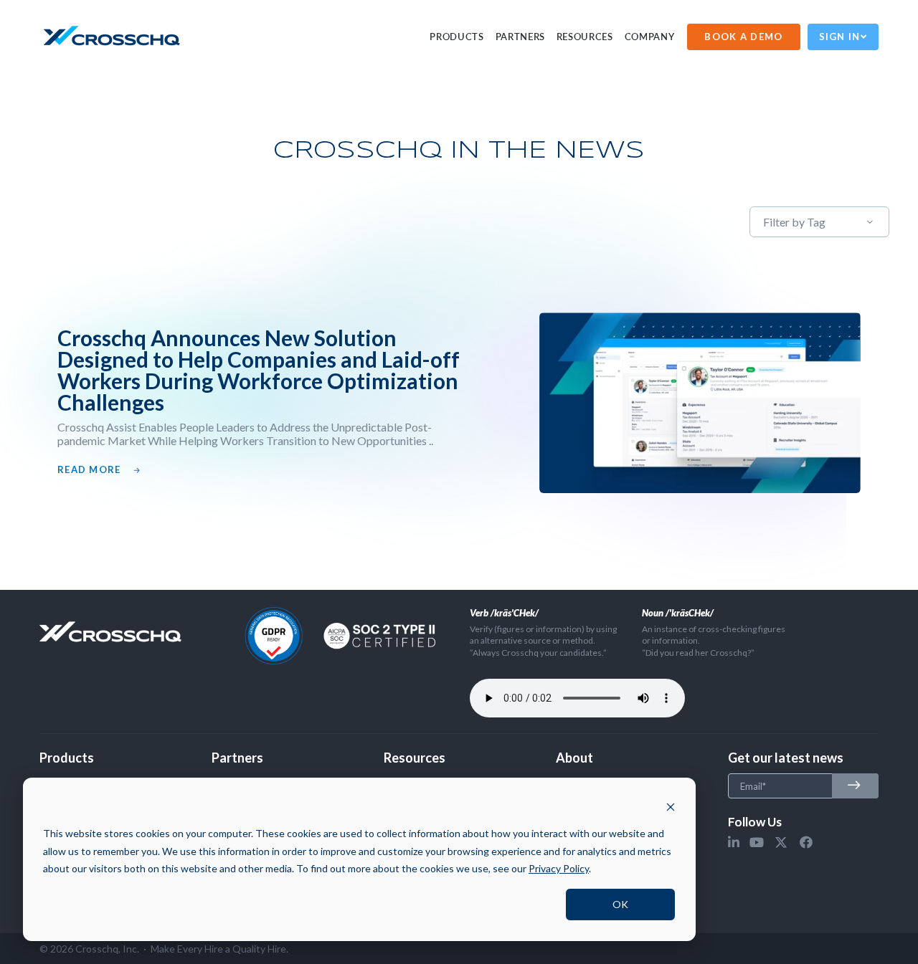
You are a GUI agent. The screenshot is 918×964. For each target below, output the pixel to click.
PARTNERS (520, 36)
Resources (585, 36)
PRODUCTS (456, 36)
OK (620, 904)
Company (650, 36)
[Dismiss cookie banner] (671, 807)
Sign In (840, 36)
